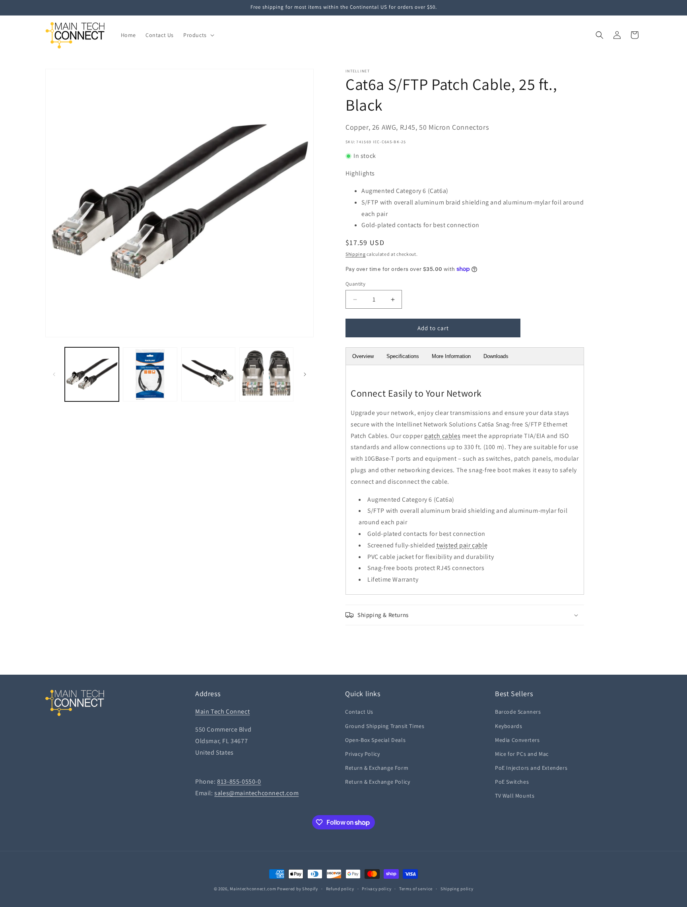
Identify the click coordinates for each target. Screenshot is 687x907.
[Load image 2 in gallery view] (150, 374)
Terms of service (416, 888)
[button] (198, 35)
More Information (451, 356)
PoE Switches (512, 781)
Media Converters (517, 740)
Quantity (355, 283)
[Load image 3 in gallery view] (208, 374)
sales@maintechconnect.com (256, 793)
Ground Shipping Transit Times (384, 726)
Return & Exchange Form (376, 767)
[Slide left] (54, 374)
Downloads (495, 356)
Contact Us (359, 711)
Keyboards (508, 726)
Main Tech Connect (222, 711)
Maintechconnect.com (253, 888)
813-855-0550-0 (239, 781)
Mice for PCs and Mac (522, 753)
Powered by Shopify (297, 888)
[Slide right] (305, 374)
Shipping (355, 254)
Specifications (402, 356)
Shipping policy (457, 888)
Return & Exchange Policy (377, 781)
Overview (363, 356)
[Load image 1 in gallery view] (92, 374)
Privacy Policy (362, 753)
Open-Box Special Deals (375, 740)
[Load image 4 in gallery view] (266, 374)
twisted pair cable (462, 545)
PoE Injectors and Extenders (531, 767)
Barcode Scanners (518, 711)
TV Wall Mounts (514, 795)
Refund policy (340, 888)
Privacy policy (376, 888)
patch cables (442, 436)
